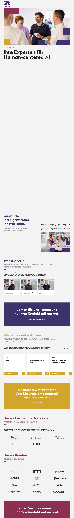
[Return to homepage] (7, 4)
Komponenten (53, 3)
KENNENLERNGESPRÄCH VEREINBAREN (37, 319)
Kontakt (67, 3)
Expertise (46, 3)
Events (62, 3)
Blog (58, 3)
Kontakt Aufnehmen (37, 402)
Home (41, 3)
